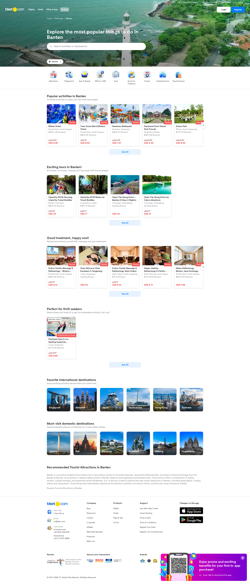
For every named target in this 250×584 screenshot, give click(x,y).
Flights (116, 508)
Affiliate (90, 527)
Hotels (115, 513)
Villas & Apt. (118, 518)
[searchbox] (98, 46)
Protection (91, 536)
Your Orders (225, 2)
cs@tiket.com (59, 521)
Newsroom (91, 513)
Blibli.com (91, 541)
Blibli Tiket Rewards (209, 2)
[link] (223, 9)
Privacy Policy (145, 518)
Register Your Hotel (147, 527)
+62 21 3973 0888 (61, 538)
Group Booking (146, 513)
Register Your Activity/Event (151, 532)
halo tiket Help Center (149, 508)
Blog (88, 508)
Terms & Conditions (148, 522)
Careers (90, 518)
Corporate (91, 522)
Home (49, 18)
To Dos (116, 522)
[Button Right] (203, 125)
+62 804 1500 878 (61, 532)
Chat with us (59, 513)
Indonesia (59, 18)
